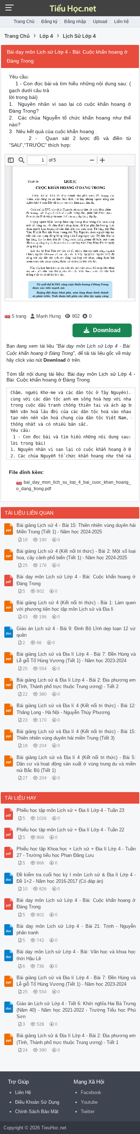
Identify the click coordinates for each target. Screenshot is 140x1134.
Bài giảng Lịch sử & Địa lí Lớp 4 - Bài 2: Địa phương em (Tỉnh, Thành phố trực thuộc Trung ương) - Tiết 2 (76, 683)
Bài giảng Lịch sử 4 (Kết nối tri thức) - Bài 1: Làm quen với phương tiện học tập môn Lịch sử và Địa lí (76, 606)
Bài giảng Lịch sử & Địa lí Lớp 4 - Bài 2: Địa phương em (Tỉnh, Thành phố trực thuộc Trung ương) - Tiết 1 (76, 1039)
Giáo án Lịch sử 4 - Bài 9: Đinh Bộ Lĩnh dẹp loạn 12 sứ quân (76, 632)
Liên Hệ (23, 1092)
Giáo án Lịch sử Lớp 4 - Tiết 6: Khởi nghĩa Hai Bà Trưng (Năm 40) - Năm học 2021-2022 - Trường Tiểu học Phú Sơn (76, 1010)
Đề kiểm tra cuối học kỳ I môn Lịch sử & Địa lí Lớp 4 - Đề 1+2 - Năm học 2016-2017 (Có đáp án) (76, 878)
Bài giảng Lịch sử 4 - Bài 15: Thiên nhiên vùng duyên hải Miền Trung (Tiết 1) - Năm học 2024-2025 (76, 528)
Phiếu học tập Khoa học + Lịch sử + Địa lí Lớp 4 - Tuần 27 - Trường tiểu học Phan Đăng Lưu (76, 852)
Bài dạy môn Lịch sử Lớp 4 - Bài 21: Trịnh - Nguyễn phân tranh (76, 929)
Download (107, 330)
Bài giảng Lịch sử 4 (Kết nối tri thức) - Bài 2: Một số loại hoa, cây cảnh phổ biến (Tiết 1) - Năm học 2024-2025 (76, 554)
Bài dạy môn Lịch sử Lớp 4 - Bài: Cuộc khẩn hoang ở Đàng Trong (76, 580)
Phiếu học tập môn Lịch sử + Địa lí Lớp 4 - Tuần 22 (70, 829)
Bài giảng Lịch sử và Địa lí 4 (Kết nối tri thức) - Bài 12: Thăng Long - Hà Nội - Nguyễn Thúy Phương (76, 709)
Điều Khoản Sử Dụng (37, 1102)
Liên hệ (121, 21)
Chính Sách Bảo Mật (37, 1111)
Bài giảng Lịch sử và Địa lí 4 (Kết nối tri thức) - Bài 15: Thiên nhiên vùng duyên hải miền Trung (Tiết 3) (76, 735)
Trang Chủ (24, 21)
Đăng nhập (75, 21)
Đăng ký (49, 21)
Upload (100, 21)
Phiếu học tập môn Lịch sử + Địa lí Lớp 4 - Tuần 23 (70, 810)
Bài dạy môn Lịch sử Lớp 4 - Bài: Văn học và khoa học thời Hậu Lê (76, 955)
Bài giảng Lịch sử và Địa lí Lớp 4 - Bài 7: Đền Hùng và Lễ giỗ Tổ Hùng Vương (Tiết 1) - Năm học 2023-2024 (76, 657)
